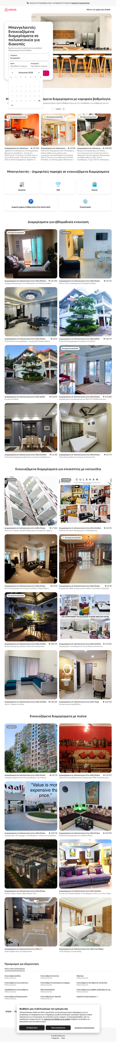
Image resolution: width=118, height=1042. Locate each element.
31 (12, 105)
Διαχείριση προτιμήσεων (84, 1028)
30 (39, 101)
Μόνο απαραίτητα (58, 1028)
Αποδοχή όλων (32, 1028)
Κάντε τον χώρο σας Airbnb (98, 9)
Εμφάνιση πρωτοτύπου (80, 3)
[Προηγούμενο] (53, 109)
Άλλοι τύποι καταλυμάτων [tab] (15, 969)
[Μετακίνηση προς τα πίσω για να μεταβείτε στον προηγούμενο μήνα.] (12, 72)
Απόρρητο (55, 1038)
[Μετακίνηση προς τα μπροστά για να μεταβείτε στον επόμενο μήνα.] (39, 72)
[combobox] (28, 58)
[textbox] (18, 66)
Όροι (63, 1038)
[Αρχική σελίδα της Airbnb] (10, 9)
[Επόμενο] (63, 109)
